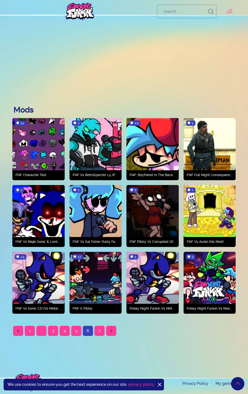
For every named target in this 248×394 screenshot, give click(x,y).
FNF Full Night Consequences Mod (210, 175)
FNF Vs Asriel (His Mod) (205, 242)
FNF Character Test (31, 175)
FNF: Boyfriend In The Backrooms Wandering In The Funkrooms (153, 175)
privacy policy (141, 384)
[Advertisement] (124, 64)
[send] (211, 11)
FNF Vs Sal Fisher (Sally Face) (96, 242)
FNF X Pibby (83, 308)
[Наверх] (237, 383)
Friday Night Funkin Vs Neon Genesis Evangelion (210, 308)
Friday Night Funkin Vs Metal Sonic (153, 308)
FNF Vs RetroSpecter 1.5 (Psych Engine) (96, 175)
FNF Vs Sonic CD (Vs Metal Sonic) (39, 308)
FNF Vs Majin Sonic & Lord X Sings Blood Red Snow (39, 242)
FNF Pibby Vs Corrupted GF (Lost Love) (153, 242)
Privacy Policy (195, 383)
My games (225, 383)
